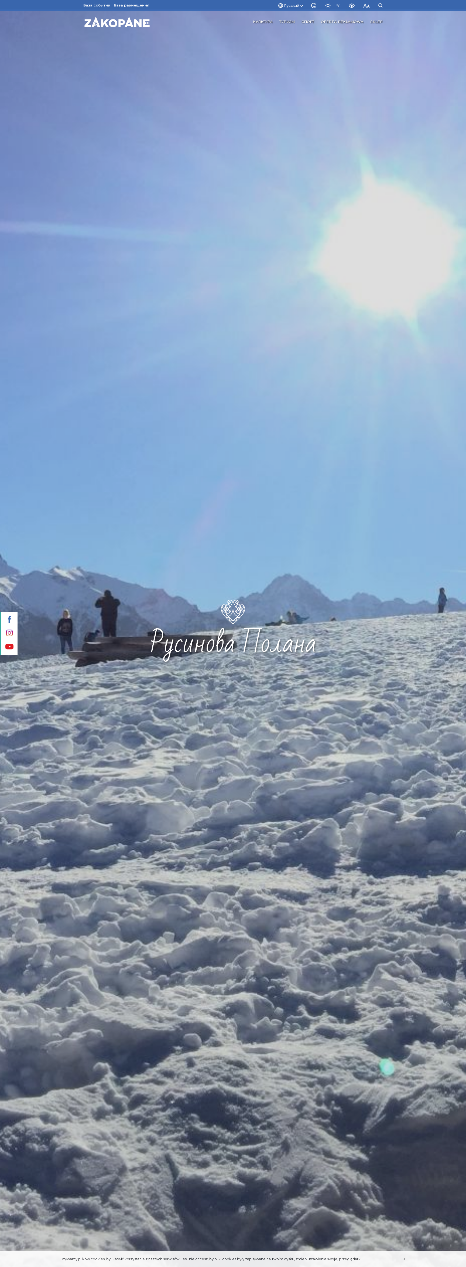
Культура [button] (263, 21)
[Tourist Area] (117, 21)
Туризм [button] (287, 21)
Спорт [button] (307, 21)
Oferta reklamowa (342, 21)
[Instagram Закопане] (9, 633)
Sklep (376, 21)
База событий (96, 5)
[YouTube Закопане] (9, 647)
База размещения (131, 5)
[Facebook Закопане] (9, 620)
